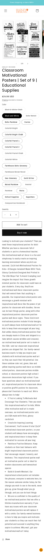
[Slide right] (27, 63)
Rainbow (10, 191)
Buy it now (22, 232)
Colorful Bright (13, 129)
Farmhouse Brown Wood (16, 172)
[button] (6, 11)
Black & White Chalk (15, 110)
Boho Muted (32, 116)
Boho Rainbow (11, 122)
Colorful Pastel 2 (12, 147)
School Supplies (12, 197)
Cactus (27, 122)
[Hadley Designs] (22, 11)
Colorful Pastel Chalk (15, 154)
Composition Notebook (16, 204)
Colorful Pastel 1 (12, 140)
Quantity (5, 209)
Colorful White (12, 160)
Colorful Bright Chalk (14, 134)
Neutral (29, 185)
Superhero (30, 197)
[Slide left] (16, 63)
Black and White (12, 115)
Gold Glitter (29, 178)
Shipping (5, 100)
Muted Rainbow (11, 184)
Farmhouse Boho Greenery (16, 165)
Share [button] (7, 539)
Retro (21, 190)
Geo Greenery (11, 178)
